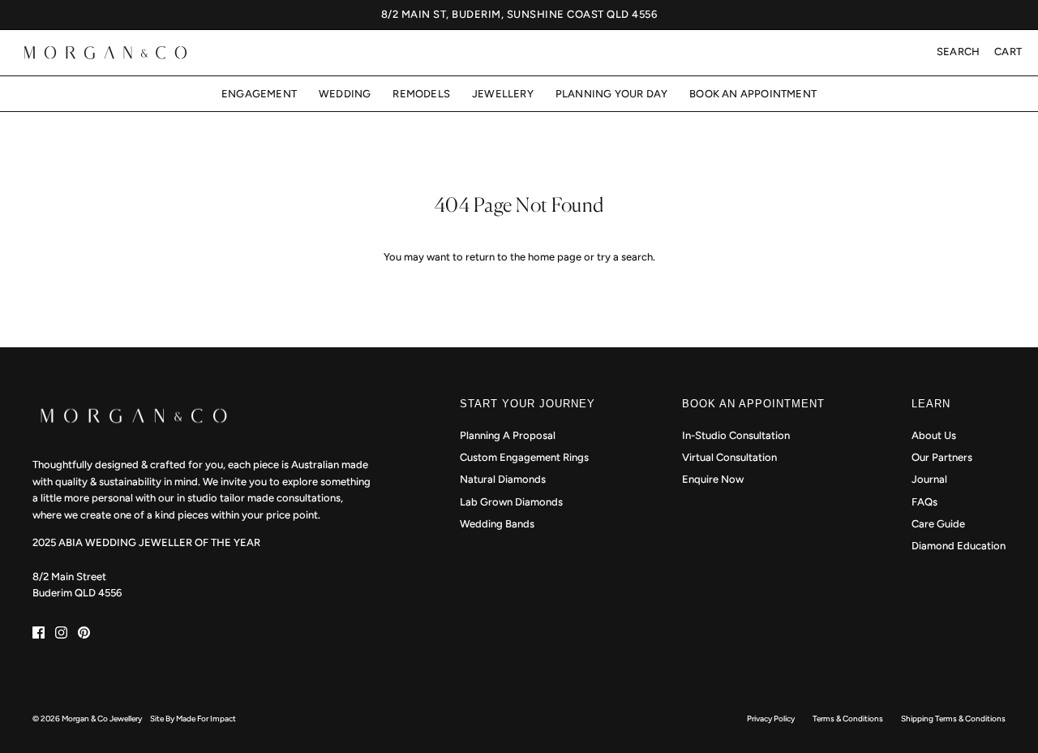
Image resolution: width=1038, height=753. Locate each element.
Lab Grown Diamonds (511, 502)
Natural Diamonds (503, 479)
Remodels (421, 94)
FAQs (924, 502)
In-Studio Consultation (736, 435)
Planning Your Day (611, 94)
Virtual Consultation (729, 457)
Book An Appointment (753, 94)
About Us (933, 435)
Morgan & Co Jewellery (102, 718)
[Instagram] (61, 632)
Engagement (259, 94)
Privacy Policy (771, 718)
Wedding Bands (497, 524)
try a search (625, 257)
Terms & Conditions (848, 718)
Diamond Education (958, 546)
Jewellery (503, 94)
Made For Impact (206, 718)
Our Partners (941, 457)
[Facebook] (38, 632)
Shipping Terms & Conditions (953, 718)
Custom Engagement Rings (524, 457)
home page (554, 257)
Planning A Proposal (507, 435)
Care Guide (938, 524)
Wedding (345, 94)
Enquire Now (713, 479)
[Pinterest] (84, 632)
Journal (929, 479)
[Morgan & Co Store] (105, 52)
